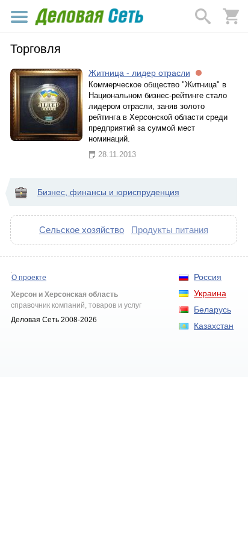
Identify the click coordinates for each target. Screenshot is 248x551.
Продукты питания (169, 230)
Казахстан (214, 326)
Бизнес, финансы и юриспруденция (108, 192)
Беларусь (212, 309)
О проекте (28, 277)
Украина (210, 293)
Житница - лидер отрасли (139, 73)
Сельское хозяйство (81, 230)
